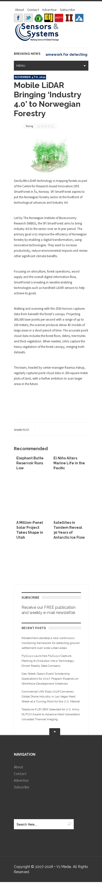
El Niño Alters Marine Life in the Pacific (69, 463)
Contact (33, 9)
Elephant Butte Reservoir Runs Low (30, 463)
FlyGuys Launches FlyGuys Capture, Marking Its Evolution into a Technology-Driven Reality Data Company (48, 660)
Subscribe (67, 9)
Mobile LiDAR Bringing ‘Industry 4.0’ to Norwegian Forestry (47, 99)
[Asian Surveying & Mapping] (58, 18)
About (19, 9)
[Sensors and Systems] (37, 40)
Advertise (49, 9)
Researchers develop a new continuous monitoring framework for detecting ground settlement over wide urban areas (50, 643)
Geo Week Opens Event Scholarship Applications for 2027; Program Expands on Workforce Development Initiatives (50, 678)
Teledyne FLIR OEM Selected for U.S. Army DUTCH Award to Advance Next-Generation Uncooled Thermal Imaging (51, 714)
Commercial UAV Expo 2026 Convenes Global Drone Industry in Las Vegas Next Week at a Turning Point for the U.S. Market (51, 696)
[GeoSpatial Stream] (79, 18)
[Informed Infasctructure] (69, 18)
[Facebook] (18, 18)
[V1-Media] (38, 18)
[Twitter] (28, 18)
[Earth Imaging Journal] (48, 18)
